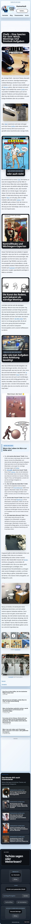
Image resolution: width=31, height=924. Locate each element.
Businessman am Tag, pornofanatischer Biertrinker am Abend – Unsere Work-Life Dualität (19, 805)
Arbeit (23, 22)
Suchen (26, 896)
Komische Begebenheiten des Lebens (12, 31)
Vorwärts (4, 684)
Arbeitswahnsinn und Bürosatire (14, 22)
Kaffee (13, 126)
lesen (17, 375)
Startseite (4, 22)
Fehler (17, 468)
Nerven (6, 87)
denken (13, 472)
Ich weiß (9, 470)
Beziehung (19, 499)
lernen (26, 560)
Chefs (23, 89)
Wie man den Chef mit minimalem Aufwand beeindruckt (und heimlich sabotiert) (18, 817)
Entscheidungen (18, 488)
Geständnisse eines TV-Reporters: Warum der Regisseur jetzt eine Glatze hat (19, 840)
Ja (26, 372)
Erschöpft (10, 677)
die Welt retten (18, 319)
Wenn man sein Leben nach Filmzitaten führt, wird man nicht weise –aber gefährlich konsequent (15, 731)
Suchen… (22, 11)
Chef (24, 29)
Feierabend (17, 649)
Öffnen (15, 879)
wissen (19, 200)
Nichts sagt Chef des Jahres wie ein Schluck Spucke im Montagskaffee (18, 793)
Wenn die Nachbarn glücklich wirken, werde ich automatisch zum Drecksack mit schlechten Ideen (15, 710)
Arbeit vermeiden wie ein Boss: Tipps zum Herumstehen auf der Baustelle (19, 829)
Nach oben (26, 922)
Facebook (12, 268)
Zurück (3, 681)
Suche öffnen (9, 902)
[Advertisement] (15, 755)
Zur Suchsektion (22, 902)
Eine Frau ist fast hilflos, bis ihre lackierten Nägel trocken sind (15, 692)
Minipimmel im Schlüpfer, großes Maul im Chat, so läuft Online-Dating (15, 700)
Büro (21, 29)
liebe (6, 124)
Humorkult (21, 6)
